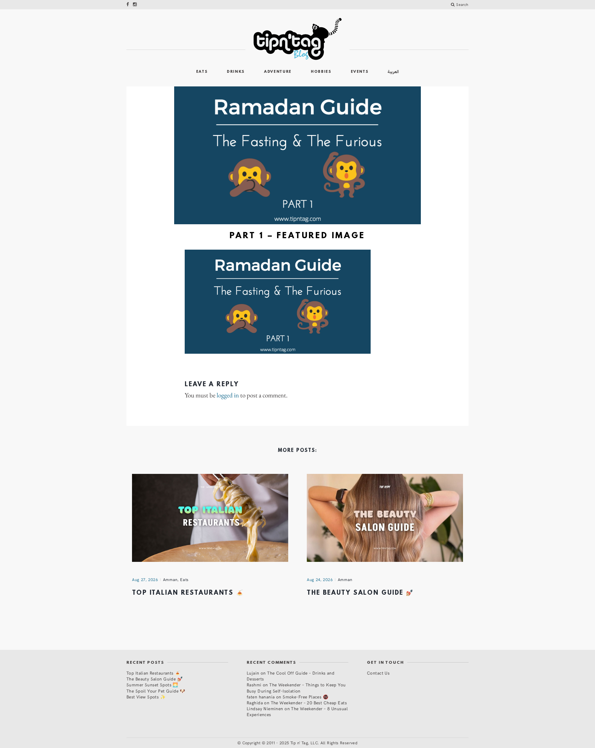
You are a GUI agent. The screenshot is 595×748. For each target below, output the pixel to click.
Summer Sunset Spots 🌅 (152, 685)
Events (360, 72)
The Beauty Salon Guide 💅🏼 (360, 593)
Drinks (236, 72)
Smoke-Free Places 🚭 (305, 697)
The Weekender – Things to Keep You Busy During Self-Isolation (296, 687)
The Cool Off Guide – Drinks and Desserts (290, 676)
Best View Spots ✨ (145, 697)
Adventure (278, 72)
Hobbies (321, 72)
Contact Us (378, 673)
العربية (393, 72)
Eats (202, 72)
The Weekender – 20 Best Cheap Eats (309, 703)
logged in (228, 395)
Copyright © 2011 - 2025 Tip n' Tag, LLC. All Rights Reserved (300, 743)
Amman (170, 579)
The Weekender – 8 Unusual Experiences (297, 711)
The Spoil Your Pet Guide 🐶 (155, 691)
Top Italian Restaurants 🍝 (188, 593)
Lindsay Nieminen (265, 708)
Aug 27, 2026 (145, 579)
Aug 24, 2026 (320, 579)
